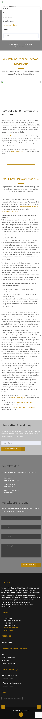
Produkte (6, 13)
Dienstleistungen (8, 21)
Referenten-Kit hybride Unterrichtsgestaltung (11, 683)
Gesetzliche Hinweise (8, 657)
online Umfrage (10, 136)
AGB (2, 655)
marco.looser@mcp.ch (18, 151)
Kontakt (5, 29)
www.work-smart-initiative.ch (29, 207)
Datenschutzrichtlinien (8, 663)
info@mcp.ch (8, 630)
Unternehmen (7, 17)
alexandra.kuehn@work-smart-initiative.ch (25, 407)
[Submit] (36, 35)
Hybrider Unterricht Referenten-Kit (12, 698)
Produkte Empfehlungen (9, 675)
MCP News (6, 9)
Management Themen (10, 25)
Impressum (5, 660)
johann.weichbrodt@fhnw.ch (10, 211)
